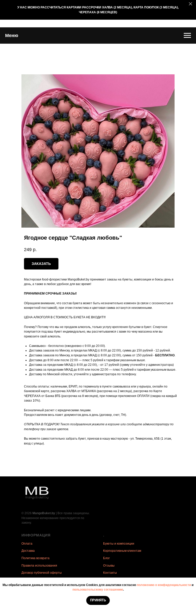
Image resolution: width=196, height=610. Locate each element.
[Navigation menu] (187, 35)
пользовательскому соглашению (97, 589)
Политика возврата (35, 558)
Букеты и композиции (118, 543)
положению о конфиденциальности (164, 585)
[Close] (190, 4)
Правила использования (39, 565)
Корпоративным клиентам (122, 551)
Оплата (26, 543)
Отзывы (109, 565)
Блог (106, 558)
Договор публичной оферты (41, 572)
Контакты (110, 572)
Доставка (28, 551)
